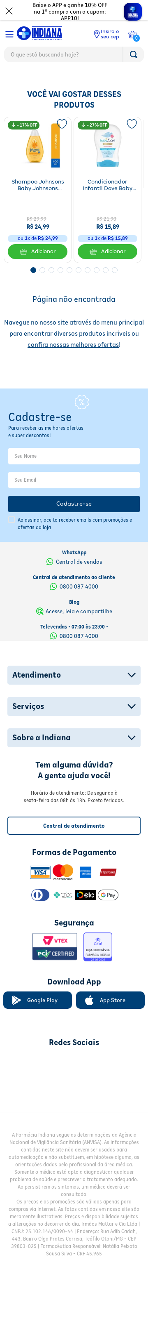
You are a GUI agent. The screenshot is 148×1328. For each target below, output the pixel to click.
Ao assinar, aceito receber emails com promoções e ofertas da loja (75, 550)
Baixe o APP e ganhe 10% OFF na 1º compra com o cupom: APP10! (69, 11)
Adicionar (43, 251)
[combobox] (74, 56)
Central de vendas (79, 588)
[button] (33, 270)
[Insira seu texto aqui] (31, 1088)
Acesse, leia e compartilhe (79, 637)
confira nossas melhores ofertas (73, 344)
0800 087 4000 (79, 613)
